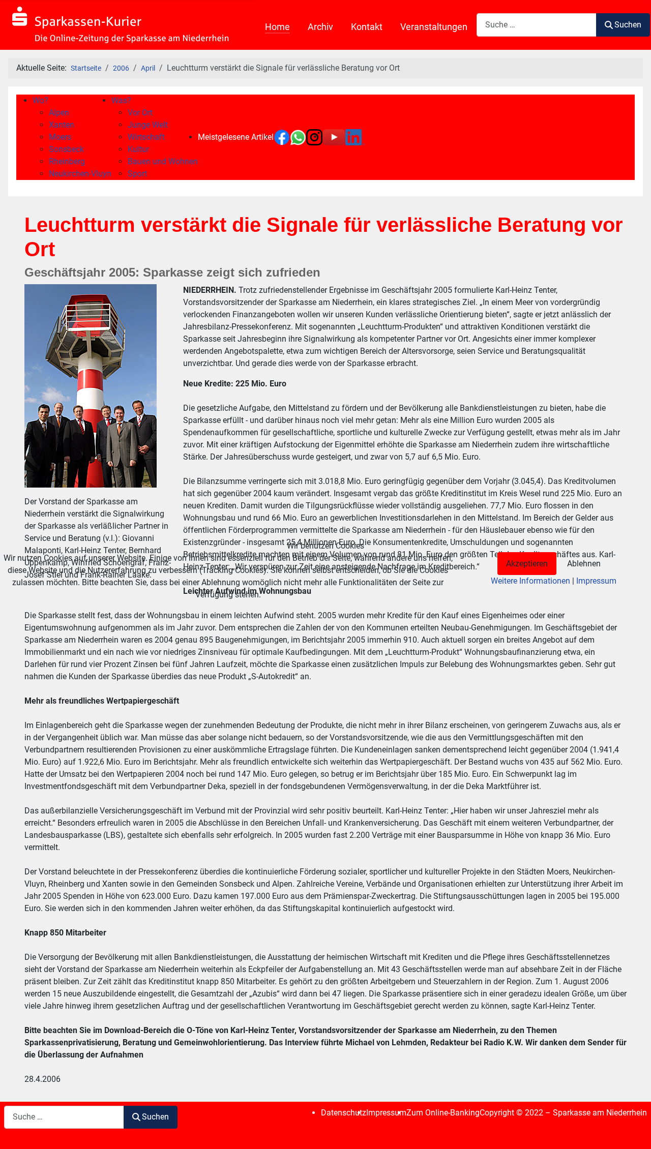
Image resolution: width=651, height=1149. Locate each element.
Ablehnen (584, 563)
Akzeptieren (527, 563)
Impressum (596, 581)
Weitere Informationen (530, 581)
